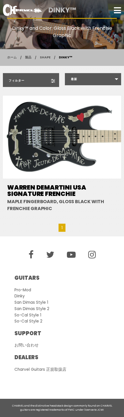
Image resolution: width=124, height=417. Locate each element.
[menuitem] (93, 79)
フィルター (17, 80)
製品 (28, 57)
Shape (45, 57)
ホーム (12, 57)
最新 (74, 79)
